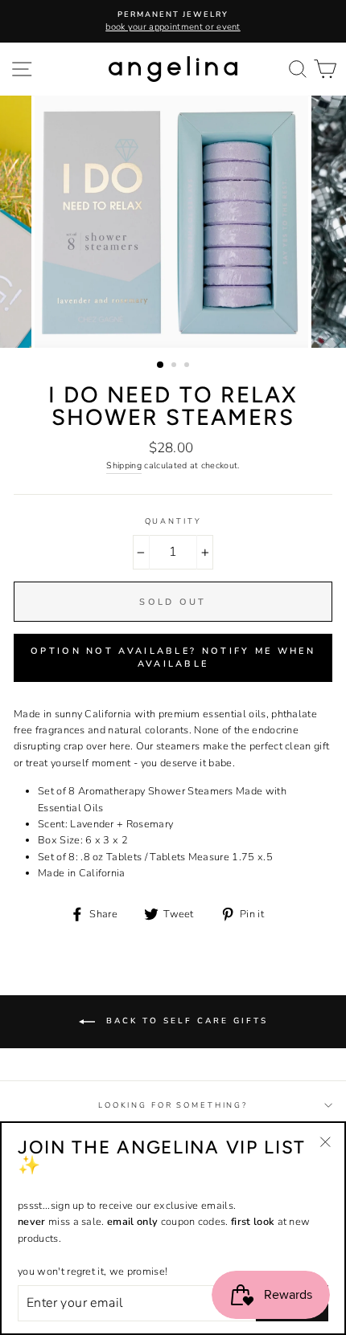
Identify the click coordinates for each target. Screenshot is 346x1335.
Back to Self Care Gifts (184, 1021)
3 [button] (188, 366)
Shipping (124, 465)
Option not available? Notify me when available (173, 657)
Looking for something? (173, 1105)
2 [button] (175, 366)
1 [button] (161, 365)
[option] (173, 21)
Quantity (173, 521)
